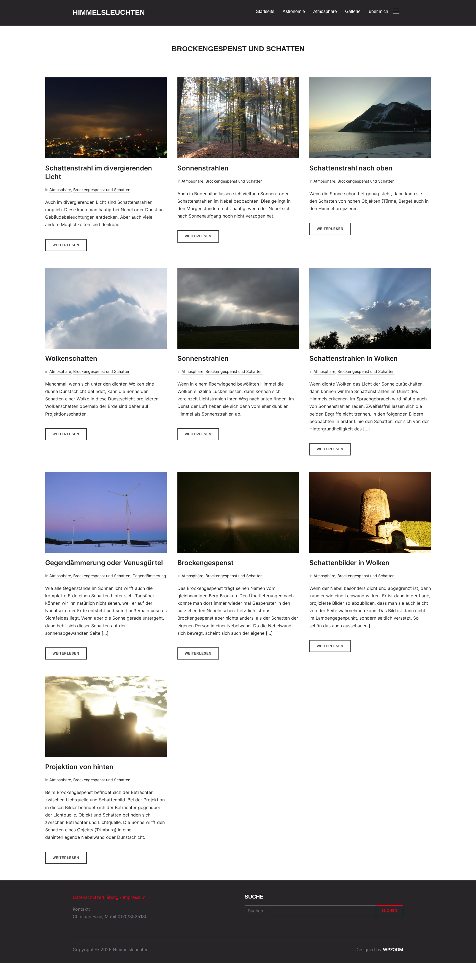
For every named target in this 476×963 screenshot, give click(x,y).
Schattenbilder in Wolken (349, 563)
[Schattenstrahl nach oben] (370, 81)
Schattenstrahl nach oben (351, 168)
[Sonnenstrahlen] (238, 81)
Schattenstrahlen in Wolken (353, 358)
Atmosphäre (325, 11)
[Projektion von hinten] (106, 679)
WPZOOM (393, 949)
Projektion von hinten (79, 767)
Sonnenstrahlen (203, 168)
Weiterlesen (66, 245)
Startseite (265, 11)
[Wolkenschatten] (106, 271)
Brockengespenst (205, 563)
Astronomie (294, 11)
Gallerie (353, 11)
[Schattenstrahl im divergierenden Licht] (106, 81)
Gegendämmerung (149, 575)
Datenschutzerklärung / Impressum (109, 897)
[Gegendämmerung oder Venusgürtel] (106, 475)
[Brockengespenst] (238, 475)
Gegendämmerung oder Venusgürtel (104, 563)
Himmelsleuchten (109, 12)
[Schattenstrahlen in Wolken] (370, 271)
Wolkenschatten (71, 358)
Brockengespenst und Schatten (101, 189)
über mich (378, 11)
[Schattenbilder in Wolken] (370, 475)
